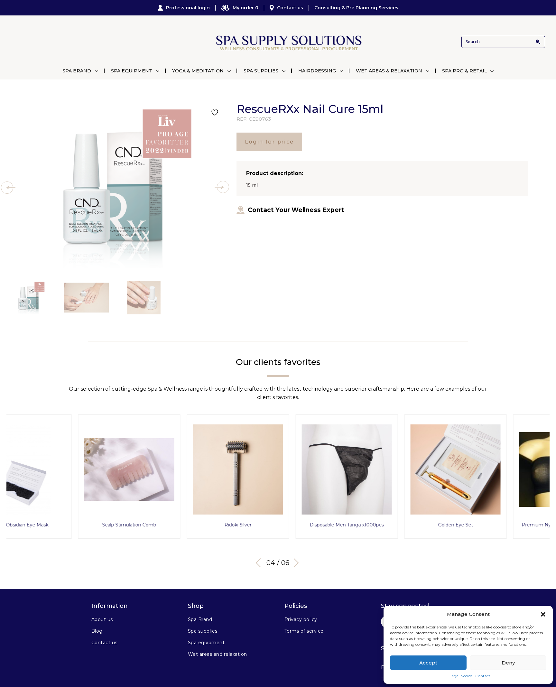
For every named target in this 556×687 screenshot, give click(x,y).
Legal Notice (460, 675)
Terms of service (304, 631)
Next (294, 562)
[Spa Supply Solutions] (288, 42)
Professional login (188, 8)
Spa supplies (203, 631)
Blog (97, 631)
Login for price (269, 142)
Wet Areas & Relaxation (389, 71)
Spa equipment (206, 642)
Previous (260, 562)
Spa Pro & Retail (464, 71)
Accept (428, 663)
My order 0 (245, 8)
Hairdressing (317, 71)
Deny (508, 663)
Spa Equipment (131, 71)
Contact (482, 675)
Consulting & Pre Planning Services (356, 8)
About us (102, 619)
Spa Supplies (261, 71)
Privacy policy (300, 619)
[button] (543, 614)
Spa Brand (76, 71)
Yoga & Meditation (198, 71)
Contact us (290, 8)
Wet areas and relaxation (217, 654)
